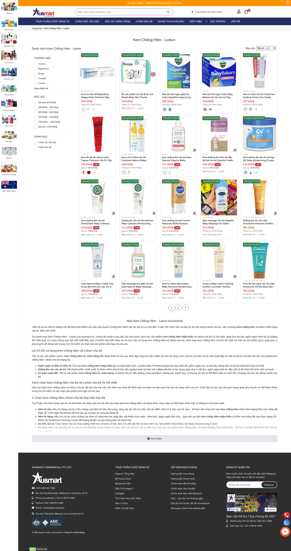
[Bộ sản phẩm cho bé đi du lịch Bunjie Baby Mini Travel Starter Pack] (138, 71)
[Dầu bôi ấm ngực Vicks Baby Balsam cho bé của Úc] (219, 71)
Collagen (119, 493)
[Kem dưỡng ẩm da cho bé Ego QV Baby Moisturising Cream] (259, 134)
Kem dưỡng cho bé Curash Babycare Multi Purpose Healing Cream (176, 223)
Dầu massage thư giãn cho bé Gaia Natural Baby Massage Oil (137, 286)
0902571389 (56, 502)
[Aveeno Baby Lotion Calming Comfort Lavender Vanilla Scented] (219, 261)
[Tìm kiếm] (168, 12)
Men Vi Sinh (121, 503)
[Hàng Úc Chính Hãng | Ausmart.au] (43, 11)
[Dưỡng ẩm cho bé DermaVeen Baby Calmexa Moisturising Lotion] (138, 197)
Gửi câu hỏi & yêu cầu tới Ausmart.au (190, 503)
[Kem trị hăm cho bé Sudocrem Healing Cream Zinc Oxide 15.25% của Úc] (259, 71)
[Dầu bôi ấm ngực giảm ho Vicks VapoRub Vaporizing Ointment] (178, 71)
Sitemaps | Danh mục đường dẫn (188, 508)
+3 (256, 109)
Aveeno (42, 63)
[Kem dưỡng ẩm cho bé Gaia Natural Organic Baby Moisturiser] (178, 134)
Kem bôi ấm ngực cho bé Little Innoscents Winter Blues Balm (259, 286)
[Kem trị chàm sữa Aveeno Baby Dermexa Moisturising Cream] (178, 261)
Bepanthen (43, 68)
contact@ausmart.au (53, 507)
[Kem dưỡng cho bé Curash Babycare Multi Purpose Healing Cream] (178, 197)
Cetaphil (42, 78)
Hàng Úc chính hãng (74, 532)
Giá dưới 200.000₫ (47, 102)
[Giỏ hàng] (244, 11)
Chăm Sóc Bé (45, 147)
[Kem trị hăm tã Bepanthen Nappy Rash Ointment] (97, 71)
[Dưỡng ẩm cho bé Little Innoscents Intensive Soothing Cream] (259, 197)
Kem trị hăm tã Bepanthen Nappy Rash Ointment (95, 96)
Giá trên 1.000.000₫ (47, 126)
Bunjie (41, 73)
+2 (256, 172)
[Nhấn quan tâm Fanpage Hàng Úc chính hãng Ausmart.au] (251, 502)
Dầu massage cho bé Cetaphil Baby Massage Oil (218, 222)
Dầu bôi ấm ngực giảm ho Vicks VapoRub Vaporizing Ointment (176, 97)
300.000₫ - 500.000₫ (48, 112)
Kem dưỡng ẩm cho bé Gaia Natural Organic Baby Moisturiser (176, 160)
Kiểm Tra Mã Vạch (124, 508)
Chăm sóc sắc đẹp (47, 142)
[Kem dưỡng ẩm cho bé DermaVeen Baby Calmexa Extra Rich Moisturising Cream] (97, 197)
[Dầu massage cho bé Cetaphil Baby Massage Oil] (219, 197)
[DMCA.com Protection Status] (39, 549)
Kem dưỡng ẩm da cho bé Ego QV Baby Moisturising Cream (259, 160)
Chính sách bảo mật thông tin (186, 493)
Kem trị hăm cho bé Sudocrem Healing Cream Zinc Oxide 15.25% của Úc (259, 97)
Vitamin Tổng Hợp (124, 473)
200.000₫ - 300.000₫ (48, 107)
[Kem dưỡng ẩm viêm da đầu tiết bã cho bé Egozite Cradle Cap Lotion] (219, 134)
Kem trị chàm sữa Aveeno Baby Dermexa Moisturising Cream (176, 286)
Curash (41, 83)
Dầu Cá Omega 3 (124, 488)
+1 (94, 109)
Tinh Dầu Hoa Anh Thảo (128, 498)
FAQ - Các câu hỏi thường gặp (187, 498)
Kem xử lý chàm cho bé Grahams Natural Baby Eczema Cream (134, 160)
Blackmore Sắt (122, 483)
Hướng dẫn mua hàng (182, 473)
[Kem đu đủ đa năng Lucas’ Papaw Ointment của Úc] (97, 134)
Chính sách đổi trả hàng (183, 483)
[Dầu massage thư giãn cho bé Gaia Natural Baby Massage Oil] (138, 261)
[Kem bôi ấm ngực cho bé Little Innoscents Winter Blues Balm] (259, 261)
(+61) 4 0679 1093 (65, 497)
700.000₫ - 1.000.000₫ (49, 121)
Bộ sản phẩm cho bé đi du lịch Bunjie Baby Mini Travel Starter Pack (137, 97)
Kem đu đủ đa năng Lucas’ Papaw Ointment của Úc (96, 159)
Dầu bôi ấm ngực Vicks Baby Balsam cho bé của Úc (217, 96)
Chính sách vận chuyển (183, 488)
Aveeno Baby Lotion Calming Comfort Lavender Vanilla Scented (217, 286)
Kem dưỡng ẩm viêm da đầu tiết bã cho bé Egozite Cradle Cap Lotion (217, 160)
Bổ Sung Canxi (123, 478)
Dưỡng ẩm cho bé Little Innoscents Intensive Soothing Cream (258, 223)
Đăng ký (269, 484)
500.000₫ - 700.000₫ (48, 117)
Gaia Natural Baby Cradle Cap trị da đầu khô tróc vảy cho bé (97, 286)
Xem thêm (156, 438)
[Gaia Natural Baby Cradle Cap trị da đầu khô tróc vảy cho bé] (97, 261)
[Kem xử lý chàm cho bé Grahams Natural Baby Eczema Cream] (138, 134)
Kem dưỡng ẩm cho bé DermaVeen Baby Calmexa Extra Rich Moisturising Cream (97, 225)
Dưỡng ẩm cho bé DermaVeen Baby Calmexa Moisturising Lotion (137, 223)
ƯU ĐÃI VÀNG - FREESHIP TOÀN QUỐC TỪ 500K (154, 3)
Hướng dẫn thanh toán (183, 478)
